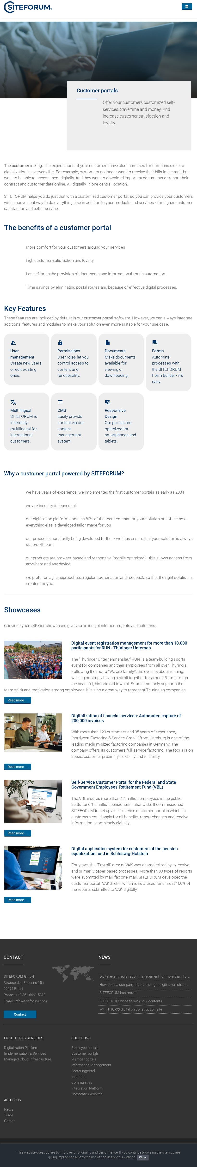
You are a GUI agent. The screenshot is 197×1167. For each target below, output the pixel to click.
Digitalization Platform (21, 1048)
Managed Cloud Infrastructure (27, 1059)
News (8, 1109)
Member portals (83, 1059)
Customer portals (85, 1053)
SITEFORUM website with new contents (130, 1001)
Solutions (81, 1038)
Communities (81, 1082)
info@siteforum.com (31, 1001)
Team (8, 1115)
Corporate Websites (87, 1094)
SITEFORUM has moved (118, 993)
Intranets (78, 1077)
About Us (12, 1100)
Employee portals (84, 1048)
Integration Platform (87, 1088)
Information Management (91, 1065)
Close (142, 1157)
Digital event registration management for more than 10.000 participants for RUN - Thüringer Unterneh (145, 976)
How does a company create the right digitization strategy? (145, 984)
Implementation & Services (25, 1053)
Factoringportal (83, 1071)
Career (9, 1121)
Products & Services (23, 1038)
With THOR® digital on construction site (130, 1009)
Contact (20, 1014)
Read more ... (17, 700)
